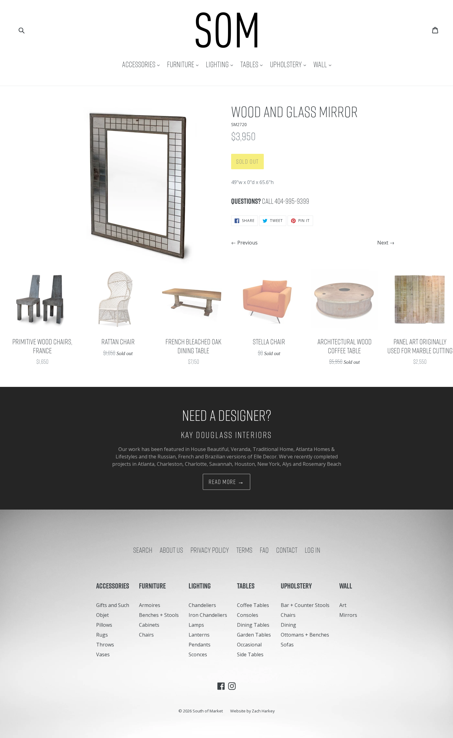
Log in (312, 550)
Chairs (146, 634)
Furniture (184, 64)
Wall (323, 64)
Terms (244, 550)
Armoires (149, 605)
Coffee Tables (253, 605)
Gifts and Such (112, 605)
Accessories (142, 64)
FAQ (264, 550)
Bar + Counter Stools (305, 605)
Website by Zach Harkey (252, 711)
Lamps (196, 624)
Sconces (198, 654)
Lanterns (199, 634)
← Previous (244, 242)
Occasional (249, 644)
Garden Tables (254, 634)
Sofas (287, 644)
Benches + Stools (159, 615)
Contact (286, 550)
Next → (385, 242)
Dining (288, 624)
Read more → (226, 482)
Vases (103, 654)
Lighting (221, 64)
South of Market (208, 711)
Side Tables (250, 654)
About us (171, 550)
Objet (102, 615)
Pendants (199, 644)
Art (342, 605)
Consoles (247, 615)
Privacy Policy (209, 550)
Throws (105, 644)
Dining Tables (253, 624)
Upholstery (289, 64)
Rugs (102, 634)
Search (142, 550)
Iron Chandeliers (208, 615)
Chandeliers (202, 605)
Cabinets (149, 624)
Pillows (104, 624)
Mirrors (348, 615)
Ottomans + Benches (305, 634)
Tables (253, 64)
